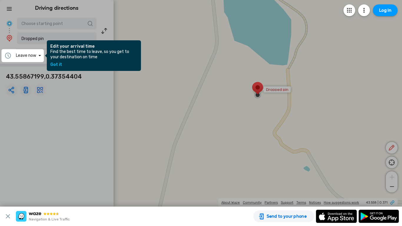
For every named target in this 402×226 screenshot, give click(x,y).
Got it (56, 64)
